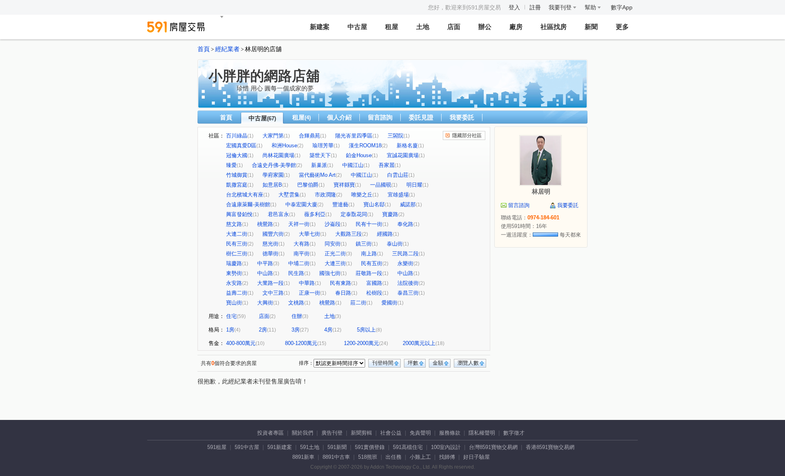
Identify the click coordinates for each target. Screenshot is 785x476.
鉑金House (359, 155)
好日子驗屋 (476, 457)
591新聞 (337, 447)
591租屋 (217, 447)
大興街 (265, 303)
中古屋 (357, 26)
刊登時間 (382, 363)
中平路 (265, 263)
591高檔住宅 (408, 447)
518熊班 (367, 457)
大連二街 (236, 234)
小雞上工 (420, 457)
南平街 (302, 253)
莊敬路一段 (369, 273)
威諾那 (408, 204)
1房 (230, 330)
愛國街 (389, 303)
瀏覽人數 (468, 363)
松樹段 (374, 293)
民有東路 (340, 283)
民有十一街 (369, 224)
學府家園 (273, 175)
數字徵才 (514, 433)
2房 (263, 330)
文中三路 (273, 293)
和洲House (284, 145)
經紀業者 (227, 49)
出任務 (393, 457)
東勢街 (234, 273)
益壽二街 (236, 293)
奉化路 (405, 224)
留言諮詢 (380, 117)
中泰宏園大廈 (301, 204)
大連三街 (335, 263)
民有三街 (236, 244)
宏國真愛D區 (241, 145)
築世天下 (320, 155)
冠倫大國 (236, 155)
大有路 (302, 244)
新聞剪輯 (361, 433)
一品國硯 (380, 185)
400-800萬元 (241, 343)
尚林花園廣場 (278, 155)
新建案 (320, 26)
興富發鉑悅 (239, 214)
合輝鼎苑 (309, 136)
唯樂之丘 (361, 195)
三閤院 (396, 136)
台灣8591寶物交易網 (493, 447)
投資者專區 (270, 433)
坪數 (413, 363)
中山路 (265, 273)
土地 (422, 26)
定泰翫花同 (354, 214)
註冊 (535, 7)
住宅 (231, 316)
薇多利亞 (314, 214)
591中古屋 (247, 447)
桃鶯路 (265, 224)
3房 (296, 330)
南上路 (369, 253)
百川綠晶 (236, 136)
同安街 (333, 244)
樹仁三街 (236, 253)
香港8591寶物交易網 (550, 447)
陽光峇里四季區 (353, 136)
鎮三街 (364, 244)
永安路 (234, 283)
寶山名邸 (374, 204)
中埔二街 (299, 263)
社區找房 (554, 26)
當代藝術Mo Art (317, 175)
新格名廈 (407, 145)
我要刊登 (561, 7)
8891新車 (303, 457)
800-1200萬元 (301, 343)
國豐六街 (273, 234)
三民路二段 (405, 253)
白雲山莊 (397, 175)
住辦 (297, 316)
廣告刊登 (332, 433)
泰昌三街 (408, 293)
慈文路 (234, 224)
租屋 (391, 26)
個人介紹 (339, 117)
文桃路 (296, 303)
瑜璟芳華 (323, 145)
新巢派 (319, 165)
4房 (328, 330)
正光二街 (335, 253)
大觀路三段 (348, 234)
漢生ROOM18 (365, 145)
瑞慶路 (234, 263)
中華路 (307, 283)
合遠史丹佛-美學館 (274, 165)
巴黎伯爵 (307, 185)
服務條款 (449, 433)
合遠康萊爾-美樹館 (248, 204)
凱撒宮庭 (236, 185)
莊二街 (358, 303)
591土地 (309, 447)
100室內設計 (446, 447)
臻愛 (231, 165)
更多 (622, 26)
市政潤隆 (325, 195)
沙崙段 (333, 224)
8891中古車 (336, 457)
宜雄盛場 (398, 195)
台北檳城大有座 (244, 195)
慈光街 (270, 244)
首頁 (203, 49)
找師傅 (447, 457)
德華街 (270, 253)
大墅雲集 (289, 195)
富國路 (374, 283)
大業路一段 (270, 283)
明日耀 (414, 185)
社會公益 (390, 433)
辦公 (484, 26)
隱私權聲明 (482, 433)
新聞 (591, 26)
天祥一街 (299, 224)
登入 (514, 7)
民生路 (296, 273)
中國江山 (352, 165)
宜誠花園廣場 (403, 155)
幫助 (591, 7)
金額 (438, 363)
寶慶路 (390, 214)
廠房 (516, 26)
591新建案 (279, 447)
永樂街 (405, 263)
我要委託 (462, 117)
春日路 (343, 293)
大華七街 (309, 234)
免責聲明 (420, 433)
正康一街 (309, 293)
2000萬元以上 (419, 343)
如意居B (272, 185)
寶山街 (234, 303)
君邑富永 (278, 214)
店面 (453, 26)
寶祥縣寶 (344, 185)
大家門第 (273, 136)
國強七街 (330, 273)
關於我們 (302, 433)
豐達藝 (340, 204)
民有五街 (371, 263)
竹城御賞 (236, 175)
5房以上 (366, 330)
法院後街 (408, 283)
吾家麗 (387, 165)
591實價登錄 (370, 447)
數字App (621, 7)
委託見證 (421, 117)
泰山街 (395, 244)
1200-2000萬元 (361, 343)
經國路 (385, 234)
